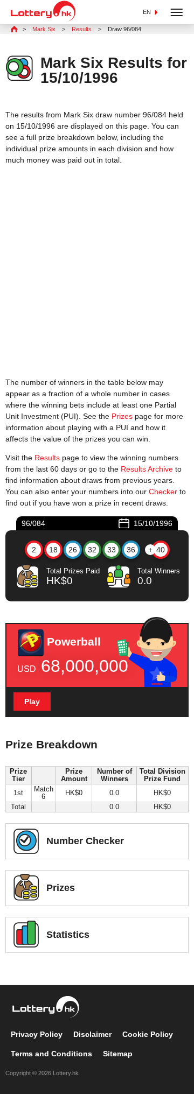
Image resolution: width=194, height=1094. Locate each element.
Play (32, 701)
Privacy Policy (37, 1034)
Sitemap (118, 1053)
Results (47, 457)
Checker (163, 491)
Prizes (122, 416)
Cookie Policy (147, 1034)
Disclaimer (92, 1034)
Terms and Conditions (51, 1053)
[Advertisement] (97, 271)
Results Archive (147, 469)
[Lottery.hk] (43, 19)
